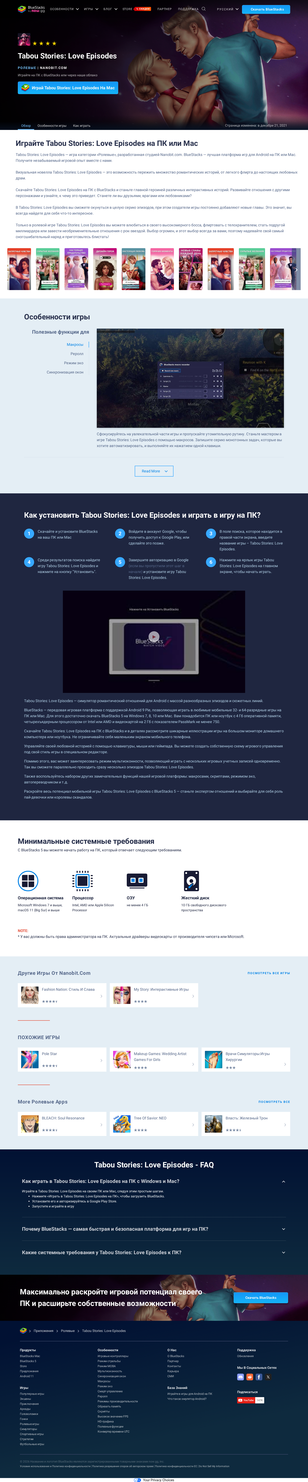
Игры (88, 9)
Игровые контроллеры (113, 1356)
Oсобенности (62, 9)
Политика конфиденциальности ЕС (176, 1466)
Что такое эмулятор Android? (187, 1398)
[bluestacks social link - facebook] (259, 1377)
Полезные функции (110, 1426)
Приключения (29, 1404)
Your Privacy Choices (158, 1480)
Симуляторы (28, 1429)
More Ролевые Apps (42, 1102)
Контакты (174, 1366)
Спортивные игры (32, 1434)
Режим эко (105, 1386)
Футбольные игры (32, 1444)
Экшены (25, 1398)
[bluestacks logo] (29, 9)
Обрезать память (109, 1406)
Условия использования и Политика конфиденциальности (55, 1466)
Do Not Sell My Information (214, 1466)
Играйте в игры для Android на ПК (189, 1393)
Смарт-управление (110, 1391)
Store (136, 9)
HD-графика (106, 1421)
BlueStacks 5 (28, 1361)
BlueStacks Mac (30, 1356)
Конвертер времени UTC (113, 1431)
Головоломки (29, 1414)
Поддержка (188, 9)
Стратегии (27, 1439)
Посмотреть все (274, 1101)
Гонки (24, 1419)
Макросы (104, 1381)
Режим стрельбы (109, 1361)
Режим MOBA (107, 1366)
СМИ (170, 1376)
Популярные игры (32, 1393)
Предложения (29, 1371)
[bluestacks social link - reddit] (249, 1377)
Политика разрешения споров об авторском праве (122, 1466)
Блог (108, 9)
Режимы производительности (118, 1401)
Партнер (164, 9)
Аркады (25, 1409)
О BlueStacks (175, 1356)
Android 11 (27, 1376)
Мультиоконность (110, 1371)
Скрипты (104, 1411)
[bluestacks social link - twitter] (268, 1377)
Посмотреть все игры (269, 973)
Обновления (245, 1356)
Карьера (173, 1371)
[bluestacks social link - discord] (240, 1377)
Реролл (102, 1396)
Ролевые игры (29, 1424)
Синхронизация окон (112, 1376)
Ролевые (27, 68)
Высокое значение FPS (113, 1416)
